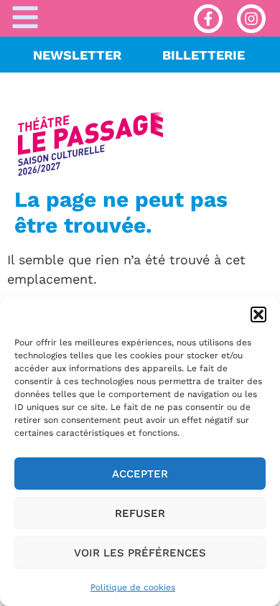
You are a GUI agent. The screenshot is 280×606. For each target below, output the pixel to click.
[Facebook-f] (208, 18)
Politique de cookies (132, 587)
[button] (258, 314)
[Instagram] (251, 18)
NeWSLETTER (77, 54)
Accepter (140, 473)
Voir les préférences (140, 552)
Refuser (140, 513)
